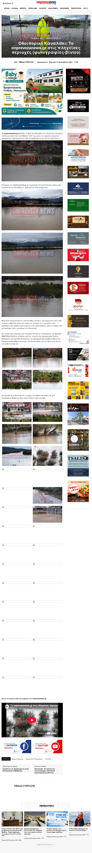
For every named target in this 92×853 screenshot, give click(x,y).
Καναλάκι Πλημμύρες (34, 759)
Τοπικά (48, 759)
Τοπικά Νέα (37, 38)
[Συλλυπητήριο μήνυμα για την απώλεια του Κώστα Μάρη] (80, 818)
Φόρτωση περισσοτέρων (45, 844)
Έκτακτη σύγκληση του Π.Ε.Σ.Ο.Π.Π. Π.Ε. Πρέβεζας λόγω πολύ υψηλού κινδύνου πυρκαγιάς (33, 831)
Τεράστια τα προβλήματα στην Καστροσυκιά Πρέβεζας (16, 770)
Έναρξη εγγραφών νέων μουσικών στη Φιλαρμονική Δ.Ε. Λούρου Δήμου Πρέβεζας (57, 830)
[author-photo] (3, 838)
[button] (8, 3)
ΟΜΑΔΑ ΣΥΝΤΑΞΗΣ (26, 62)
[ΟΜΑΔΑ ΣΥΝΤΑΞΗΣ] (7, 785)
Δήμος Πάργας (53, 38)
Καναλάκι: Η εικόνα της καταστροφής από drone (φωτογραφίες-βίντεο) (45, 770)
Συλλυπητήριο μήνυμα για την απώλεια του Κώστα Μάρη (78, 829)
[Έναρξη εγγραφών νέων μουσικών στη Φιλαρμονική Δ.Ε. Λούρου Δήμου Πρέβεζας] (57, 818)
